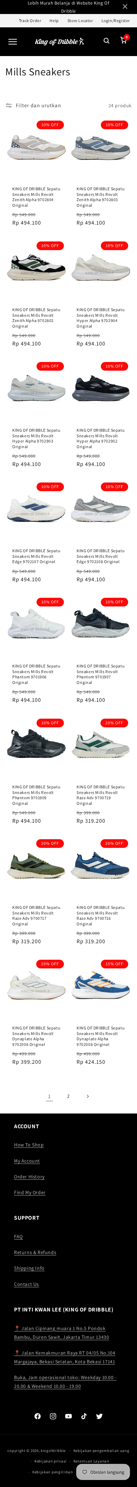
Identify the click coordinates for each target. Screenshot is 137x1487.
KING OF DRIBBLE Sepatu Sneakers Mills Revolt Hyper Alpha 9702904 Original (100, 318)
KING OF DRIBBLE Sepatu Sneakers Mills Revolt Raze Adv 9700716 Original (100, 915)
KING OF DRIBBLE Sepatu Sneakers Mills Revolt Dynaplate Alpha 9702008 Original (100, 1036)
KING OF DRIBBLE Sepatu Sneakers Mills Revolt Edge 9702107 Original (36, 556)
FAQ (18, 1236)
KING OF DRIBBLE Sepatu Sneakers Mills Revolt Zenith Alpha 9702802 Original (36, 318)
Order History (29, 1176)
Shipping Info (29, 1268)
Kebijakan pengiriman (52, 1471)
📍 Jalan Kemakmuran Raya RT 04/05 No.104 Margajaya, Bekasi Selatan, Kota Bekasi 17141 (64, 1357)
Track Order (30, 20)
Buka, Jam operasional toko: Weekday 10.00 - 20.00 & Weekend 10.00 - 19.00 (65, 1381)
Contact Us (26, 1284)
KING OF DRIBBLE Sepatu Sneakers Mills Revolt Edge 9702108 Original (100, 556)
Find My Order (30, 1192)
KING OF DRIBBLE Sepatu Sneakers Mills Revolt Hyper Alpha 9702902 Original (100, 438)
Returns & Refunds (35, 1252)
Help (54, 20)
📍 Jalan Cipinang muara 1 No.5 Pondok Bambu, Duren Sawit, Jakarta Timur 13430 (61, 1332)
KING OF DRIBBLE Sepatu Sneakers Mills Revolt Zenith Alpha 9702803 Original (100, 197)
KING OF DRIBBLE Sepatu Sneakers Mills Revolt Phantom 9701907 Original (100, 674)
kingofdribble (53, 1450)
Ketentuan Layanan (91, 1461)
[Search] (106, 41)
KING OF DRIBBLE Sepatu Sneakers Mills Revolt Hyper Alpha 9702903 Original (36, 438)
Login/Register (116, 20)
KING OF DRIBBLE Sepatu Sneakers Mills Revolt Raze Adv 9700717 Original (36, 915)
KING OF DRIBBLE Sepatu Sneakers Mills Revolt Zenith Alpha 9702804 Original (36, 197)
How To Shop (29, 1145)
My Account (27, 1161)
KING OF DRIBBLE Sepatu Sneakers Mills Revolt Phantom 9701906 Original (36, 674)
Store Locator (80, 20)
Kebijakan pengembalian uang (101, 1450)
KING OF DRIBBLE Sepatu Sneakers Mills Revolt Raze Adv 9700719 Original (100, 795)
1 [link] (49, 1096)
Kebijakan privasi (50, 1461)
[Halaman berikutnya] (87, 1096)
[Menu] (12, 41)
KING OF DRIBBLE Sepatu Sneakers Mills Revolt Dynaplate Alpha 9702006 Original (36, 1036)
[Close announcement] (125, 7)
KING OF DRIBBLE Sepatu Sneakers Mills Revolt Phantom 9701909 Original (36, 795)
